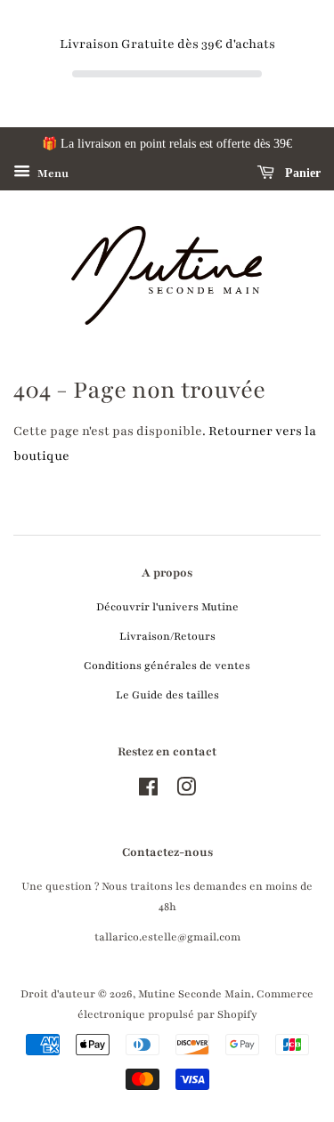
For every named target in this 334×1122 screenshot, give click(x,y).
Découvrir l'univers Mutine (167, 607)
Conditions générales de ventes (167, 665)
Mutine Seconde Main (194, 994)
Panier (301, 173)
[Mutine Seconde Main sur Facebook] (148, 791)
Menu (52, 173)
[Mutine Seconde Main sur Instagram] (186, 791)
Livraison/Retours (167, 636)
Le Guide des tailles (167, 695)
